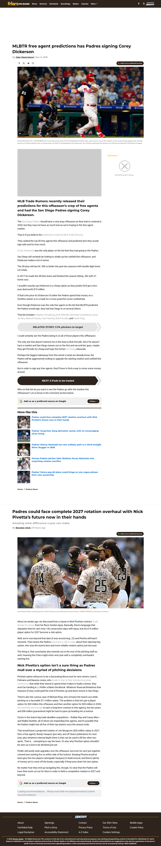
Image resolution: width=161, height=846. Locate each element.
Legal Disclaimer (26, 832)
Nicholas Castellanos (81, 314)
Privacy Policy (86, 827)
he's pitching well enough (30, 707)
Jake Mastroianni (25, 57)
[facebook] (138, 4)
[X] (144, 4)
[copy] (33, 63)
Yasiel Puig (79, 318)
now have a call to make (63, 642)
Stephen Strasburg (45, 314)
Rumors (43, 4)
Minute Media (18, 839)
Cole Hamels (47, 318)
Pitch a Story (51, 827)
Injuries (84, 4)
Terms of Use (109, 827)
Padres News (32, 489)
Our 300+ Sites (110, 822)
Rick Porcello (61, 318)
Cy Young (71, 349)
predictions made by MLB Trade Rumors (62, 234)
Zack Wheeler (62, 314)
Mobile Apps (136, 822)
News (34, 4)
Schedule (53, 4)
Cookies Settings (111, 832)
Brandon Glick (23, 528)
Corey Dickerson (25, 250)
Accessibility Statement (56, 832)
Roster (76, 4)
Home (20, 489)
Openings (49, 822)
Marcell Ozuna (33, 318)
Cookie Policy (136, 827)
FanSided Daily (25, 827)
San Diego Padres (31, 221)
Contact (83, 822)
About (21, 822)
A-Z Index (83, 832)
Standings (65, 4)
